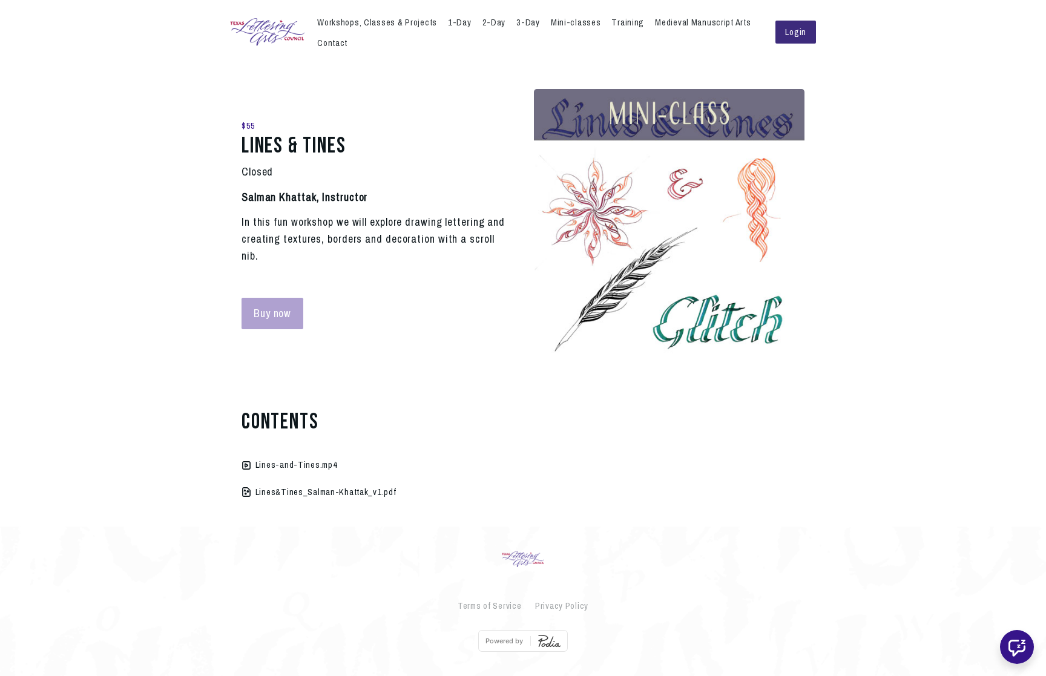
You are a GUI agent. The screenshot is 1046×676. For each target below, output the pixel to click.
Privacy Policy (561, 605)
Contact (332, 42)
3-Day (528, 22)
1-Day (460, 22)
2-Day (494, 22)
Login (795, 32)
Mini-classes (576, 22)
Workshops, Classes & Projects (377, 22)
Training (627, 22)
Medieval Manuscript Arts (703, 22)
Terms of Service (490, 605)
